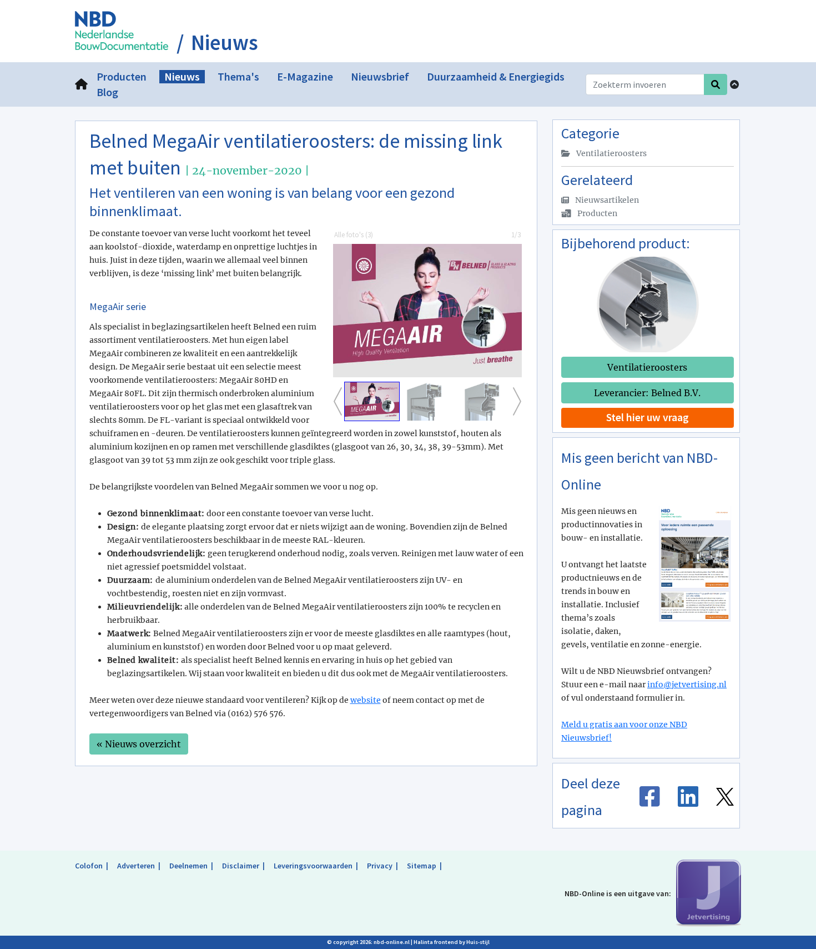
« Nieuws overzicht (139, 744)
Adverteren (136, 866)
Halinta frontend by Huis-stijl (452, 942)
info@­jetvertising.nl (687, 685)
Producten (596, 213)
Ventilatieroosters (611, 153)
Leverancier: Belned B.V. (647, 392)
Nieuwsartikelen (606, 200)
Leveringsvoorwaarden (313, 866)
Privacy (379, 866)
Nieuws (224, 43)
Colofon (89, 866)
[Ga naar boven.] (734, 84)
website (365, 700)
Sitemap (421, 866)
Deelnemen (188, 866)
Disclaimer (240, 866)
